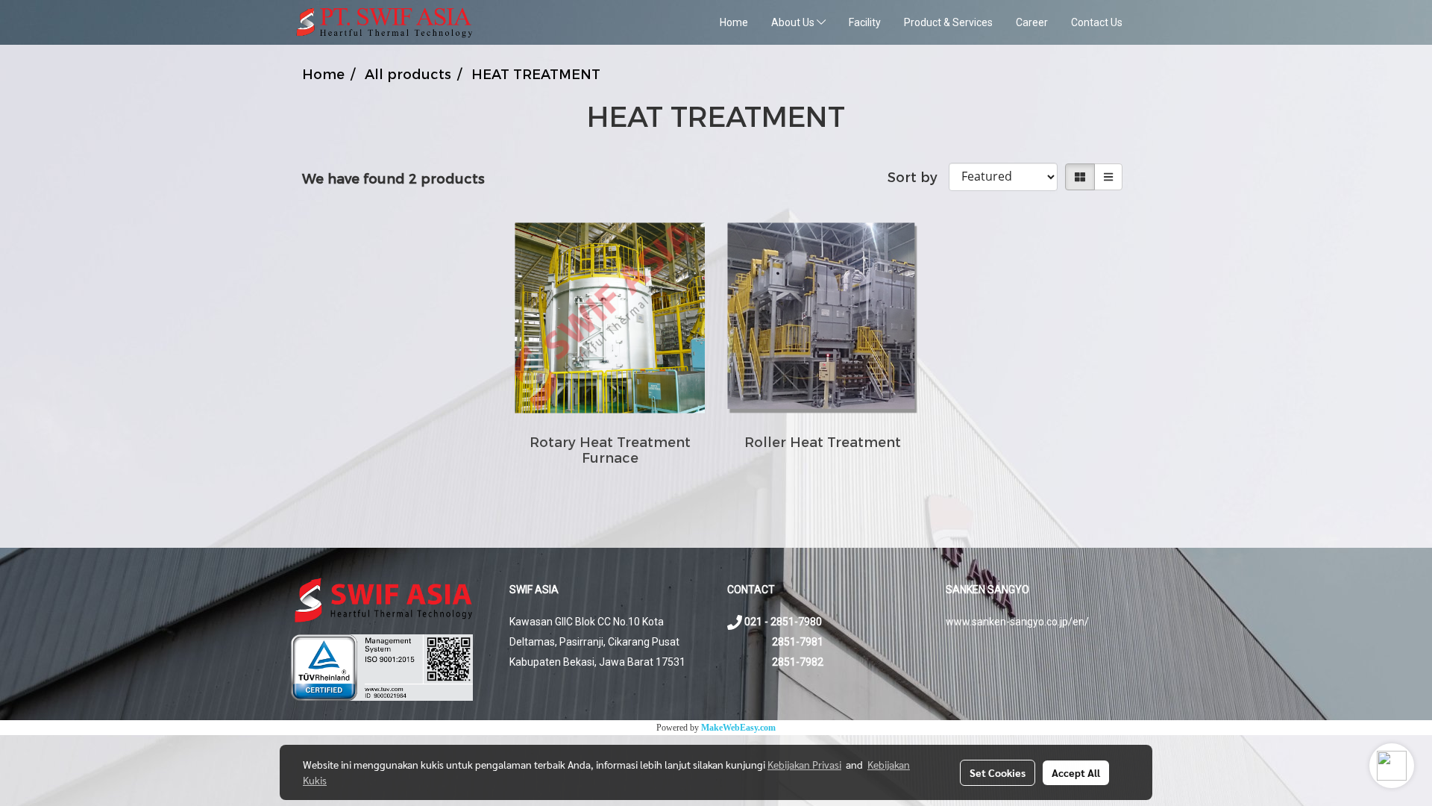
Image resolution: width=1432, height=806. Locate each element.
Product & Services (948, 22)
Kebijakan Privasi (804, 764)
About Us (794, 22)
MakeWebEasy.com (738, 727)
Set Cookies (998, 772)
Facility (865, 22)
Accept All (1076, 772)
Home (734, 22)
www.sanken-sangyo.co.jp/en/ (1017, 622)
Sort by (918, 176)
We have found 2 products (393, 178)
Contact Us (1096, 22)
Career (1032, 22)
